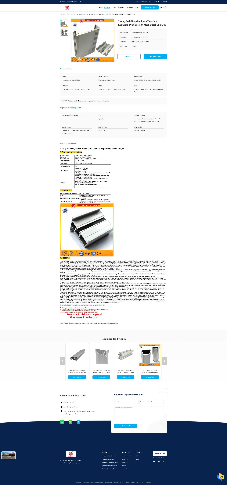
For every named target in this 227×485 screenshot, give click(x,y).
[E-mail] (81, 423)
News (137, 459)
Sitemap (124, 465)
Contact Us (129, 7)
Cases (137, 456)
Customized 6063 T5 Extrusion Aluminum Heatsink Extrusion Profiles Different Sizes (101, 372)
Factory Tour (125, 459)
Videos (114, 7)
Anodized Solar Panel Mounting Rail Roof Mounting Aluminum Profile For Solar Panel (126, 372)
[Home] (67, 7)
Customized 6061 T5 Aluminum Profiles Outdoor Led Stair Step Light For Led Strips (77, 372)
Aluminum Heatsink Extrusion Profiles (83, 14)
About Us (121, 7)
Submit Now (125, 426)
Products (107, 7)
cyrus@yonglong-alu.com (70, 407)
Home (101, 7)
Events (137, 7)
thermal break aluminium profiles (73, 323)
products (69, 14)
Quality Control (126, 462)
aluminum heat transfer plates (109, 323)
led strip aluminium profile (92, 323)
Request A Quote (150, 7)
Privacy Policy (78, 482)
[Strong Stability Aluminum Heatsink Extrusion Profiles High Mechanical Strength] (92, 40)
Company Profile (126, 456)
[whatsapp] (64, 423)
